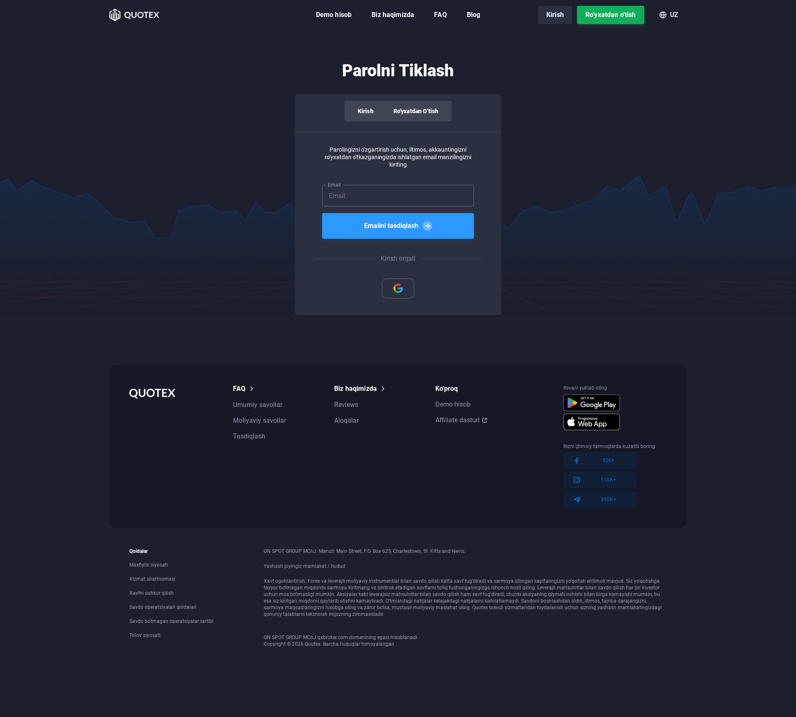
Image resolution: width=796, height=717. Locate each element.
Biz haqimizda (392, 15)
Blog (474, 15)
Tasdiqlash (249, 436)
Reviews (346, 405)
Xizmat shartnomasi (152, 579)
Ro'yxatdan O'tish (415, 111)
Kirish (555, 15)
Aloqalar (346, 420)
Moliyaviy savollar (259, 420)
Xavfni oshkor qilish (151, 593)
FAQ (440, 15)
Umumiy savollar (257, 405)
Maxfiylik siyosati (148, 565)
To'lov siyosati (144, 635)
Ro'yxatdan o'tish (610, 15)
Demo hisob (334, 15)
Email (334, 185)
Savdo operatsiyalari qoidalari (163, 607)
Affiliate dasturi (457, 420)
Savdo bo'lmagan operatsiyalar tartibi (171, 621)
